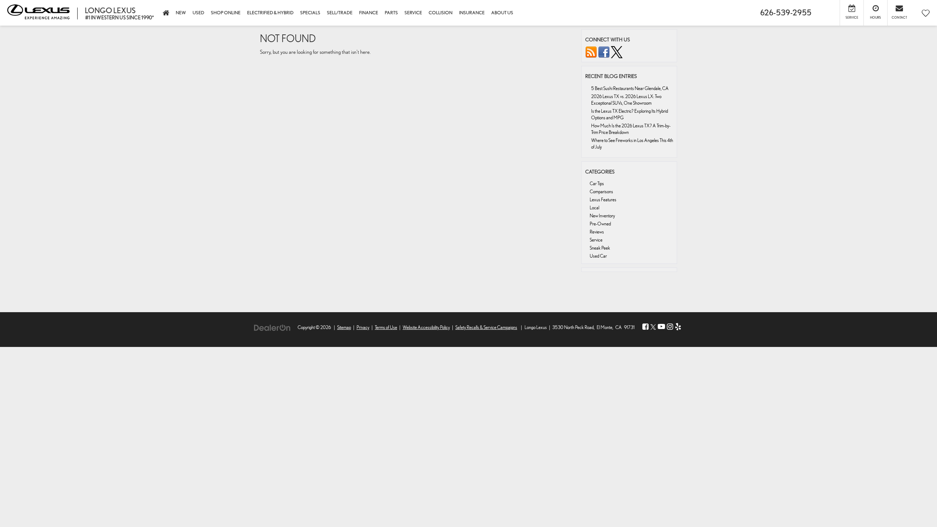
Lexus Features (603, 199)
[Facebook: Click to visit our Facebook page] (645, 327)
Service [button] (413, 12)
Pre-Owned (600, 224)
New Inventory (602, 215)
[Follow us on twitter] (617, 52)
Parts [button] (391, 12)
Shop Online (225, 12)
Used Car (598, 256)
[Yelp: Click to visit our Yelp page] (678, 327)
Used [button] (198, 12)
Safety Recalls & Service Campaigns (486, 327)
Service (596, 240)
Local (594, 207)
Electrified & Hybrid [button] (270, 12)
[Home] (165, 13)
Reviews (597, 232)
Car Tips (597, 183)
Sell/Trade (339, 12)
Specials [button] (310, 12)
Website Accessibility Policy (426, 327)
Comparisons (601, 191)
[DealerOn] (272, 327)
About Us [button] (502, 12)
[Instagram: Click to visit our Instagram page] (670, 327)
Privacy (362, 327)
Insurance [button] (472, 12)
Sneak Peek (600, 248)
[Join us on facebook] (604, 52)
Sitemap (344, 327)
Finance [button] (368, 12)
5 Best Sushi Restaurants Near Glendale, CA (630, 88)
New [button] (181, 12)
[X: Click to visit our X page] (653, 327)
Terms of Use (386, 327)
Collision (440, 12)
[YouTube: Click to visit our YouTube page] (661, 327)
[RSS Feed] (591, 52)
